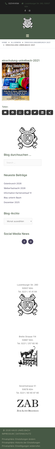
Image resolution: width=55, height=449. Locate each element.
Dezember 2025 (12, 202)
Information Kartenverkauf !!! (17, 193)
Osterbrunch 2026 (12, 183)
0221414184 (13, 3)
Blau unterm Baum (12, 197)
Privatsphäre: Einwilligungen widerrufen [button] (21, 446)
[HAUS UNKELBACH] (27, 24)
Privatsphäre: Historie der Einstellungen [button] (21, 442)
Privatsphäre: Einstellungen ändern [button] (18, 439)
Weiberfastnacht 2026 (14, 188)
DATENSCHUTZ (23, 433)
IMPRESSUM (8, 433)
